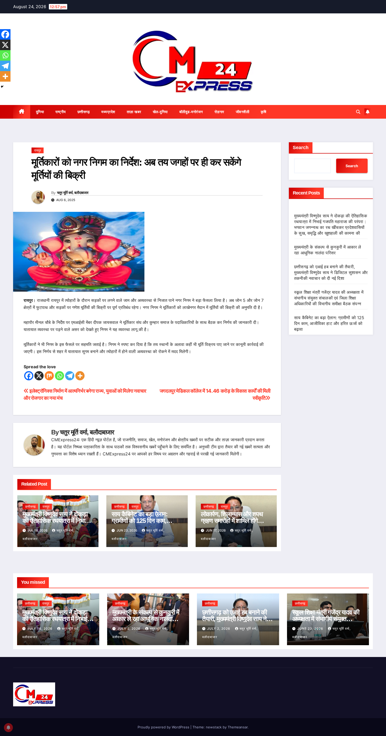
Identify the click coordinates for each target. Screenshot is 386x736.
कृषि (263, 112)
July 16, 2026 (40, 628)
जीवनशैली (242, 112)
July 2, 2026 (129, 628)
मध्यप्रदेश (108, 112)
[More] (80, 375)
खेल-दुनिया (160, 112)
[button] (358, 111)
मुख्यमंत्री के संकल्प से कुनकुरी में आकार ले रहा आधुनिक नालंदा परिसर (145, 619)
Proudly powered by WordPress (164, 727)
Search (301, 147)
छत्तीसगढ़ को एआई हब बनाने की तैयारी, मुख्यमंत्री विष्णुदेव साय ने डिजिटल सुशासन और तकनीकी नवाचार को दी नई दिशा (331, 272)
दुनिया (40, 112)
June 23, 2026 (310, 628)
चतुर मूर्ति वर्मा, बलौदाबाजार (72, 193)
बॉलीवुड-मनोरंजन (191, 112)
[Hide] (2, 87)
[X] (39, 375)
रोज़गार (219, 112)
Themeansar (238, 727)
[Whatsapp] (59, 375)
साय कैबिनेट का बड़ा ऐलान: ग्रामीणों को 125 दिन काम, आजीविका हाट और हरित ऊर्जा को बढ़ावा (329, 323)
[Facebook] (28, 375)
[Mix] (49, 375)
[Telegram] (69, 375)
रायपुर (37, 150)
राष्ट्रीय (60, 112)
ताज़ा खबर (134, 112)
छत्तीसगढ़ (83, 112)
